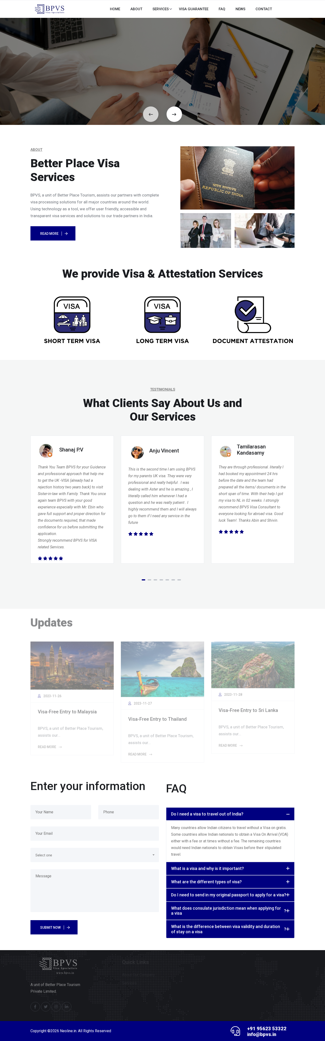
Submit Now (50, 927)
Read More (49, 234)
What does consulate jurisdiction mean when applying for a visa (228, 911)
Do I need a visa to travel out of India (207, 813)
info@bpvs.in (261, 1034)
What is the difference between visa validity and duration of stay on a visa (228, 929)
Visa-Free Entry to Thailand (157, 717)
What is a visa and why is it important (207, 868)
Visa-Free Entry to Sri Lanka (248, 708)
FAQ (222, 9)
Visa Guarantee (193, 9)
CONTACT (264, 9)
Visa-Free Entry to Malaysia (67, 709)
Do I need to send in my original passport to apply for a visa (228, 894)
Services (161, 9)
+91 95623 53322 (266, 1028)
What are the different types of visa (206, 881)
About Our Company (138, 970)
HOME (115, 9)
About (136, 9)
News (240, 9)
